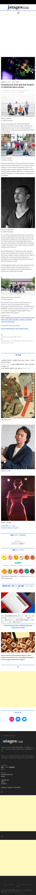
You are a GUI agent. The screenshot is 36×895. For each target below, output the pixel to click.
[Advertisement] (18, 34)
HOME (3, 776)
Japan (13, 81)
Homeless (8, 90)
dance (4, 90)
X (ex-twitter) (17, 787)
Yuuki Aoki (18, 90)
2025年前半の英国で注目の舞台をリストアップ (16, 368)
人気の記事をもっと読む (8, 526)
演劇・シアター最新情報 (8, 767)
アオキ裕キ (24, 90)
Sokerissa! (13, 90)
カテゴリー (18, 541)
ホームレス (7, 92)
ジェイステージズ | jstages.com (9, 890)
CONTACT (4, 783)
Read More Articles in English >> (10, 528)
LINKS (2, 782)
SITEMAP (18, 886)
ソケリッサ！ (30, 90)
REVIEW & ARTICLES (7, 774)
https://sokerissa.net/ (22, 328)
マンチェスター (14, 92)
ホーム (3, 769)
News (17, 81)
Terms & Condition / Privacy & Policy (24, 884)
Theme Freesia (28, 890)
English (3, 81)
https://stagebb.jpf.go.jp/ (8, 328)
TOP (5, 884)
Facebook (10, 787)
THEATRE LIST (5, 780)
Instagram (3, 787)
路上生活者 (21, 92)
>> (16, 526)
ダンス (2, 92)
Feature (8, 81)
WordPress (3, 892)
